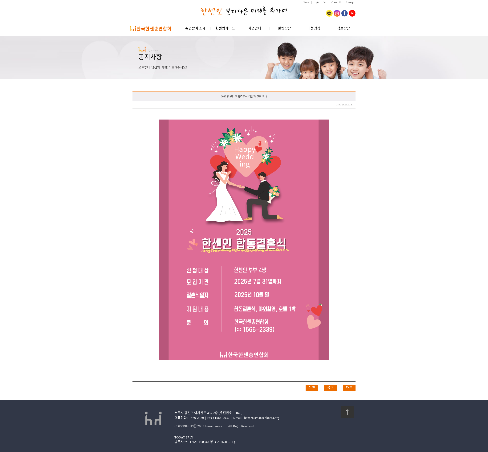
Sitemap (349, 2)
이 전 (312, 387)
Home (306, 2)
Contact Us (336, 2)
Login (316, 2)
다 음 (349, 387)
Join (325, 2)
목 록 (330, 387)
